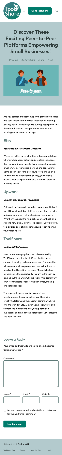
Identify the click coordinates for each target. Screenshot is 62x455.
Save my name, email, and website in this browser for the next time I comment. (32, 411)
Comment (9, 358)
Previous (13, 59)
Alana (41, 59)
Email (26, 393)
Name (7, 393)
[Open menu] (24, 11)
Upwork (10, 191)
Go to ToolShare (39, 10)
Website (46, 393)
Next (50, 59)
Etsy (7, 140)
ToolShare (12, 238)
